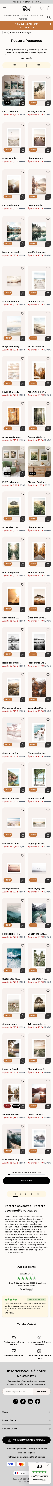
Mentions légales (26, 1452)
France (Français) (27, 1473)
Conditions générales (16, 1448)
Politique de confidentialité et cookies (26, 1457)
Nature (15, 32)
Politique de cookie (38, 1448)
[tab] (41, 8)
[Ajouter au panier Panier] (22, 103)
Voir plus (26, 1180)
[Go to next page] (43, 1194)
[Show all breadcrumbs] (5, 32)
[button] (40, 1473)
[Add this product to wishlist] (22, 78)
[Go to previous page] (10, 1194)
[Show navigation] (4, 8)
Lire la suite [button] (26, 58)
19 (38, 1194)
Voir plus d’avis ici (26, 1324)
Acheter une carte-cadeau (29, 1440)
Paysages (26, 32)
